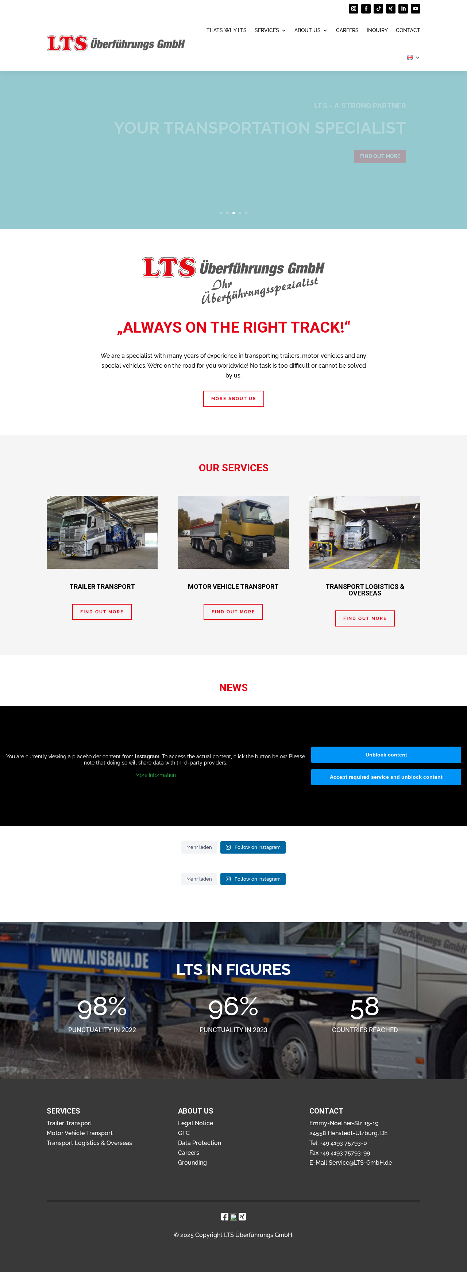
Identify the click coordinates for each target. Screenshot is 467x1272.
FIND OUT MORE (102, 611)
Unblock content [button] (386, 755)
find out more (380, 156)
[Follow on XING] (390, 9)
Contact (408, 30)
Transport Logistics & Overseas (89, 1142)
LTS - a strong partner (360, 105)
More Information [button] (155, 775)
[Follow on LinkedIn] (403, 9)
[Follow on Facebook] (366, 9)
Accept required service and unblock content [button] (386, 777)
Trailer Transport (69, 1123)
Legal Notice (195, 1123)
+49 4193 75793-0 (343, 1142)
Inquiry (377, 30)
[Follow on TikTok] (378, 9)
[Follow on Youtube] (415, 9)
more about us (233, 398)
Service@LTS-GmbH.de (360, 1162)
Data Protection (199, 1142)
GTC (184, 1133)
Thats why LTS (227, 30)
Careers (347, 30)
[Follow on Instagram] (353, 9)
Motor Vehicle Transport (80, 1133)
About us (307, 30)
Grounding (192, 1162)
